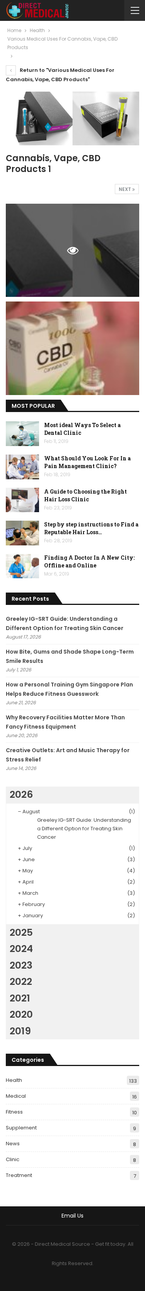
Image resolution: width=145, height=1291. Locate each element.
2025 (21, 932)
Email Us (72, 1215)
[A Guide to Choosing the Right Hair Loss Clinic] (22, 500)
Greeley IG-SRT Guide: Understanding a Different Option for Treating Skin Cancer (84, 828)
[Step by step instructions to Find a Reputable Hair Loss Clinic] (22, 533)
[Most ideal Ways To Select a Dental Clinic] (22, 433)
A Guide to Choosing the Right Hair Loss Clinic (85, 495)
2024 (21, 948)
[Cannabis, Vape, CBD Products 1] (72, 348)
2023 (21, 965)
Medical (16, 1096)
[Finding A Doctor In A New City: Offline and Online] (22, 566)
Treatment (19, 1175)
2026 (21, 794)
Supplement (21, 1127)
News (13, 1143)
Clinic (12, 1159)
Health (14, 1080)
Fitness (14, 1112)
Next (125, 189)
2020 (21, 1014)
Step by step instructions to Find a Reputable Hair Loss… (91, 528)
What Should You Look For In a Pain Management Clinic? (87, 462)
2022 (21, 981)
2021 (20, 998)
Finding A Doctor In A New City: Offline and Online (89, 561)
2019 (20, 1031)
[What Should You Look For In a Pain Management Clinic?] (22, 467)
